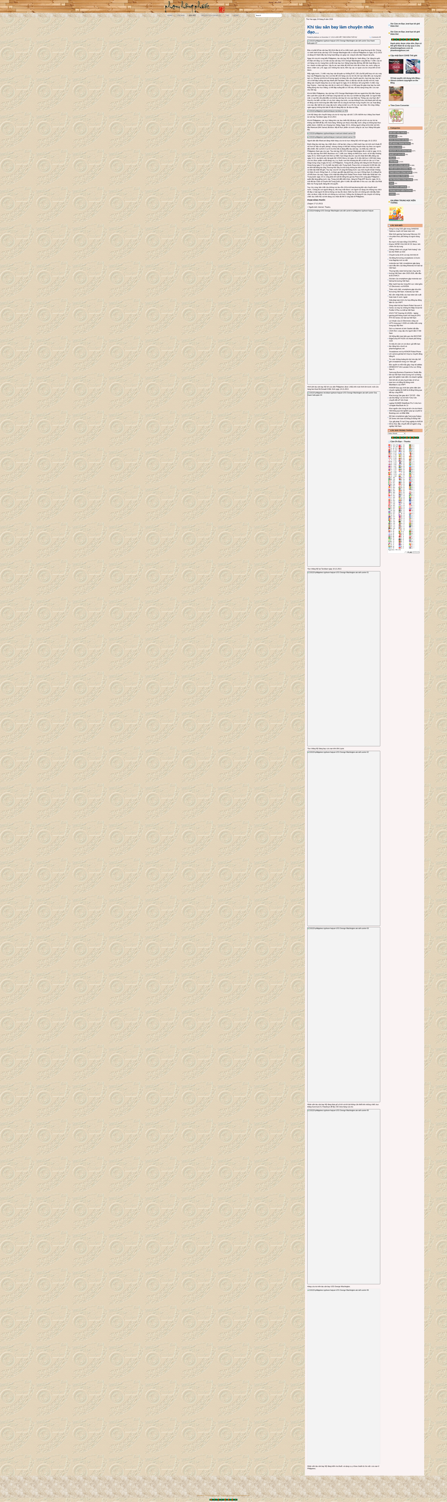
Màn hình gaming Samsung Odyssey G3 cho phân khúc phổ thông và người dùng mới (404, 236)
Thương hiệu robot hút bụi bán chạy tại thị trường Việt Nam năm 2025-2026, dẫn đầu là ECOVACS (405, 273)
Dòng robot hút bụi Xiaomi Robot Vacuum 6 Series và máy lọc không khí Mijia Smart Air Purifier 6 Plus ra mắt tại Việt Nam (405, 307)
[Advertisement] (405, 574)
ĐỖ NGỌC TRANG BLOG (399, 144)
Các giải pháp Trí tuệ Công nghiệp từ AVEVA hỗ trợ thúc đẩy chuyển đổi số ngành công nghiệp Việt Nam (406, 423)
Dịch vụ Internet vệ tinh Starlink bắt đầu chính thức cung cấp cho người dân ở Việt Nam (405, 330)
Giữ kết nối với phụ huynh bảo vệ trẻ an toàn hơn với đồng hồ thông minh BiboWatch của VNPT (404, 382)
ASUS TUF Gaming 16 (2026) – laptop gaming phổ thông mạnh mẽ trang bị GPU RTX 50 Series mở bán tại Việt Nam (405, 315)
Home (271, 2)
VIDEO (392, 194)
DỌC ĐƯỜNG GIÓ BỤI (398, 140)
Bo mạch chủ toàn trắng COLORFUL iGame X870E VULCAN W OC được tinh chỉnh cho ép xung (404, 244)
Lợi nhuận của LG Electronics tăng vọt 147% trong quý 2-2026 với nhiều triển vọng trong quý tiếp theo (405, 323)
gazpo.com (246, 1495)
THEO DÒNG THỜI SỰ (349, 37)
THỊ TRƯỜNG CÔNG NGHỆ (400, 180)
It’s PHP (278, 2)
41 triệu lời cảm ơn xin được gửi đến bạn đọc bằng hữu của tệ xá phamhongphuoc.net (404, 346)
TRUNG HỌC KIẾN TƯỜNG (400, 190)
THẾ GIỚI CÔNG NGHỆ (399, 165)
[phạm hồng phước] (188, 12)
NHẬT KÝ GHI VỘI (396, 154)
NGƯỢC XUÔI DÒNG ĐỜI (400, 151)
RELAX (392, 158)
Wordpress (232, 1495)
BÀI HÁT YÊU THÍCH (397, 133)
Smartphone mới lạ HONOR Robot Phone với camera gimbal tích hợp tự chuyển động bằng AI (405, 354)
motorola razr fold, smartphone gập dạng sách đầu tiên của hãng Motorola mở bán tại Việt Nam (405, 265)
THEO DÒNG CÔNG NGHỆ (400, 172)
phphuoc (317, 37)
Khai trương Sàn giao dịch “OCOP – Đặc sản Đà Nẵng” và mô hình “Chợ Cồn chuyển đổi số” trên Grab (404, 397)
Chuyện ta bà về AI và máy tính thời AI (403, 255)
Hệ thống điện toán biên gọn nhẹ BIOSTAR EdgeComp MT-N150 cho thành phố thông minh (405, 338)
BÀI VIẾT (192, 15)
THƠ (227, 15)
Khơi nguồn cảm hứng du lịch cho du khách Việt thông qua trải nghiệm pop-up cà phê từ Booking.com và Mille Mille (405, 410)
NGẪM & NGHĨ (395, 147)
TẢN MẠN (181, 15)
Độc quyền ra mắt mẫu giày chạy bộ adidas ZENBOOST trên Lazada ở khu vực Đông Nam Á (405, 367)
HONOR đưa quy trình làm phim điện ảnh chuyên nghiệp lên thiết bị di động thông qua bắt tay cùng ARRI (405, 390)
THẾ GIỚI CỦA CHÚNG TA (211, 15)
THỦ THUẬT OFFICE (397, 187)
